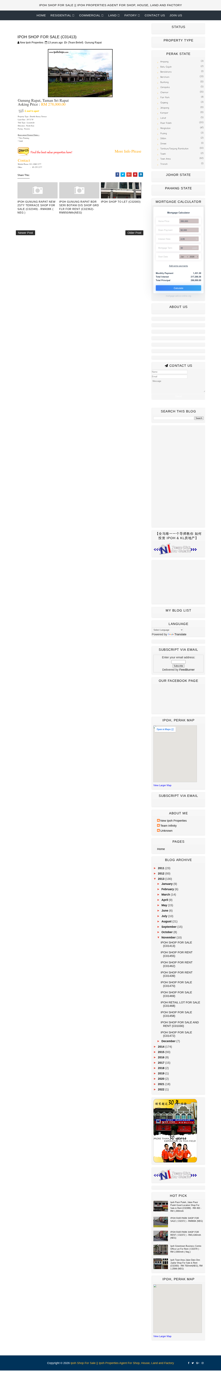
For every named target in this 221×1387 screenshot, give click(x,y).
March (166, 894)
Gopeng (164, 102)
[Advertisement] (75, 248)
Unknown (166, 830)
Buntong (164, 82)
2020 (161, 1078)
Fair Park (165, 97)
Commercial (89, 15)
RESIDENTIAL (60, 15)
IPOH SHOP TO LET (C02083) (121, 201)
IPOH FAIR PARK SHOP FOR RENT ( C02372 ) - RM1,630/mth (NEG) (185, 1235)
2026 (192, 256)
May (164, 905)
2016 (161, 1057)
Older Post (134, 232)
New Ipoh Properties (173, 820)
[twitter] (193, 1363)
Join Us (176, 15)
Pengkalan (165, 128)
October (167, 932)
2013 (161, 878)
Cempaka (165, 87)
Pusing (163, 133)
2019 (161, 1073)
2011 (161, 868)
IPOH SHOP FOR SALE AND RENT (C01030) (180, 1024)
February (168, 889)
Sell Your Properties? (110, 25)
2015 (161, 1052)
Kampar (164, 112)
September (169, 926)
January (167, 883)
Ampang (164, 61)
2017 (161, 1062)
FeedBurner (187, 669)
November (169, 937)
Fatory (130, 15)
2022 (161, 1089)
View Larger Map (162, 785)
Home (41, 15)
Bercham (164, 77)
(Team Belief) (75, 42)
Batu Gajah (166, 66)
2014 (161, 1046)
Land (112, 15)
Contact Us (155, 15)
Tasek (163, 153)
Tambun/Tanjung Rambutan (174, 148)
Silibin (163, 138)
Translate (180, 634)
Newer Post (25, 232)
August (166, 921)
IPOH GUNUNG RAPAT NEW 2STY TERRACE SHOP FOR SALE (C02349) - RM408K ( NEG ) (36, 207)
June (165, 910)
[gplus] (197, 1363)
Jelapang (164, 107)
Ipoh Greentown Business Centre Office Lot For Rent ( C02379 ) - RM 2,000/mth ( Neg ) (185, 1249)
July (164, 916)
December (168, 1041)
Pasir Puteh (166, 123)
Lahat (163, 118)
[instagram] (202, 1363)
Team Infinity (168, 825)
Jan (182, 256)
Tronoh (164, 164)
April (165, 900)
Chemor (164, 92)
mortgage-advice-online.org (178, 296)
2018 (161, 1068)
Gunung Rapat (93, 42)
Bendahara (165, 71)
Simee (163, 143)
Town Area (165, 158)
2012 (161, 873)
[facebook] (188, 1363)
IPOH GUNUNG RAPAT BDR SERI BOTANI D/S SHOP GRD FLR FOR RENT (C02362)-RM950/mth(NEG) (79, 207)
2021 (161, 1084)
